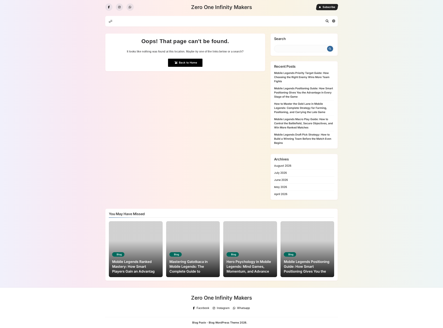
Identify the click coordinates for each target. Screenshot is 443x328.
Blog (119, 254)
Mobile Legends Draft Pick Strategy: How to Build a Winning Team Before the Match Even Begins (302, 139)
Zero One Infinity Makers (221, 7)
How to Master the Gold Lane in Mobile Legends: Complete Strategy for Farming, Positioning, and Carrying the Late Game (300, 108)
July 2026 (280, 172)
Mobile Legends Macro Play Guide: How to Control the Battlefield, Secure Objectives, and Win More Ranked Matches (303, 123)
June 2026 (281, 179)
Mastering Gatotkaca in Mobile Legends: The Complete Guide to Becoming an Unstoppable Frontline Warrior (191, 271)
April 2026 (280, 194)
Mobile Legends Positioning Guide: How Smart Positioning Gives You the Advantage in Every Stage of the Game (303, 92)
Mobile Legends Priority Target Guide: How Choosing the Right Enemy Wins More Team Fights (301, 77)
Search (280, 39)
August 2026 (282, 165)
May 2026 (280, 187)
